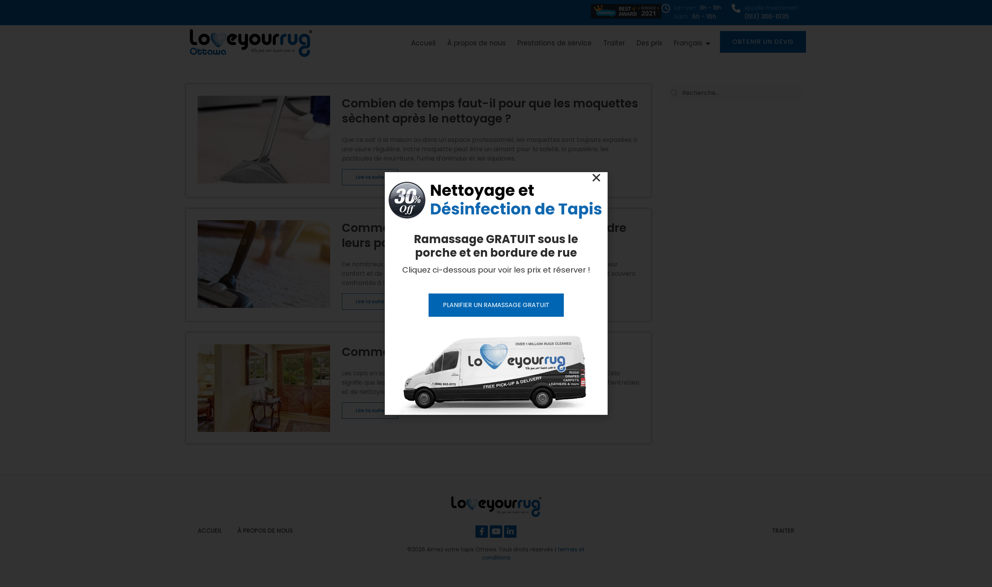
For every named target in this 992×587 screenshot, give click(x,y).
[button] (596, 177)
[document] (496, 293)
